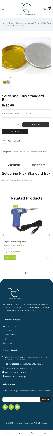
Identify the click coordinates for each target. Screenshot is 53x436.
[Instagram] (11, 407)
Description (14, 164)
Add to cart (35, 124)
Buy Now (15, 131)
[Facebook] (5, 407)
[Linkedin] (17, 407)
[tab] (14, 165)
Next (49, 273)
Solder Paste (46, 23)
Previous (3, 273)
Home (4, 23)
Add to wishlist (14, 141)
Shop (11, 23)
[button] (48, 9)
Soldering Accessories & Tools (27, 23)
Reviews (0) (39, 164)
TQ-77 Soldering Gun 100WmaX (15, 243)
